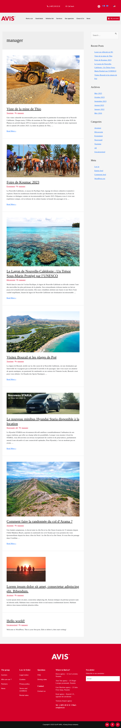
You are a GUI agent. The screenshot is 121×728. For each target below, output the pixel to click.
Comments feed (100, 175)
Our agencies (69, 18)
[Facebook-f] (112, 724)
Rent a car (29, 18)
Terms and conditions (23, 689)
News (88, 18)
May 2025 (98, 93)
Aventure (10, 595)
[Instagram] (118, 724)
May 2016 (98, 113)
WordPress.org (99, 179)
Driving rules (42, 679)
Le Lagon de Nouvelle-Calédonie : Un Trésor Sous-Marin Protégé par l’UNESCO (105, 67)
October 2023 (99, 97)
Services (59, 18)
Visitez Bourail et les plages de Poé (31, 357)
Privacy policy (24, 684)
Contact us (41, 691)
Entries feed (98, 171)
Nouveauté (11, 428)
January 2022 (99, 109)
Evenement (11, 186)
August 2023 (99, 105)
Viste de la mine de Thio (24, 109)
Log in (96, 167)
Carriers (4, 675)
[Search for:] (105, 35)
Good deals (39, 18)
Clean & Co (80, 18)
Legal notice (23, 675)
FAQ (39, 675)
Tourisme (10, 113)
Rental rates (23, 695)
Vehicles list (50, 18)
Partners (4, 684)
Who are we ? (6, 679)
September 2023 (100, 101)
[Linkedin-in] (107, 724)
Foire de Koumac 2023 (23, 182)
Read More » (11, 131)
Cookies (22, 679)
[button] (113, 18)
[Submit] (87, 684)
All (16, 428)
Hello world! (16, 621)
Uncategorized (12, 625)
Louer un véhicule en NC (103, 52)
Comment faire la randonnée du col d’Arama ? (39, 521)
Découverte (11, 280)
